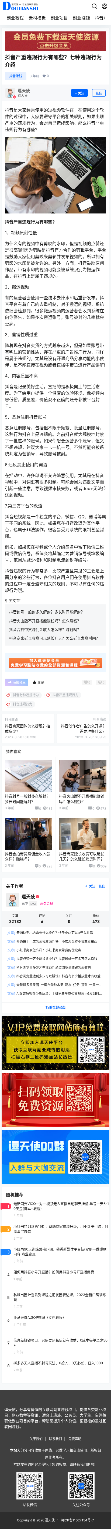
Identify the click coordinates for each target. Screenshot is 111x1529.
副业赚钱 (81, 18)
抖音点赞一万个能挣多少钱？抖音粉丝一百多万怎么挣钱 (51, 959)
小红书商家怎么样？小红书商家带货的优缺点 (43, 950)
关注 (81, 93)
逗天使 (49, 1520)
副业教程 (15, 18)
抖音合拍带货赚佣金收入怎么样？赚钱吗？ (45, 629)
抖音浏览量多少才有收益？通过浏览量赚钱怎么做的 (48, 968)
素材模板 (37, 18)
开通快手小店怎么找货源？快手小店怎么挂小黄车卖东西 (51, 942)
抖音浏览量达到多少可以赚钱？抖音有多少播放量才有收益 (53, 976)
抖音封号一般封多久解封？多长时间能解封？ (47, 612)
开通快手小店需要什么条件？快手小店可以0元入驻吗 (49, 933)
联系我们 (55, 1439)
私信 (99, 93)
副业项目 (59, 18)
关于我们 (36, 1439)
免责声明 (74, 1439)
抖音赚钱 (15, 76)
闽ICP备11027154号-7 (77, 1520)
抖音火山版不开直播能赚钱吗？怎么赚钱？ (45, 620)
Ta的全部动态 (55, 1007)
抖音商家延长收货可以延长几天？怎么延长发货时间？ (54, 638)
